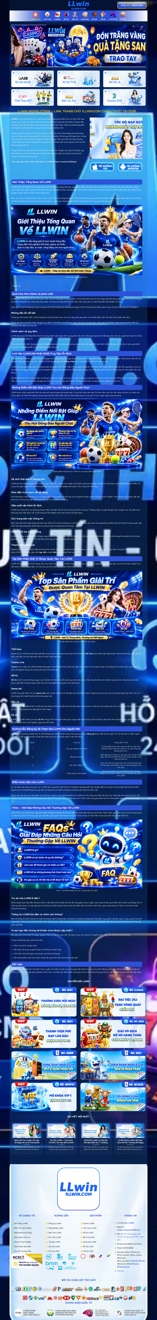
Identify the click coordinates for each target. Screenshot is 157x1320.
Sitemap (120, 1271)
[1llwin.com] (78, 5)
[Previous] (17, 46)
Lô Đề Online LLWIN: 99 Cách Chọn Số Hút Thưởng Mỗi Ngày (130, 1141)
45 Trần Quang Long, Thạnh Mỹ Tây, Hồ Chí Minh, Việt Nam (130, 1237)
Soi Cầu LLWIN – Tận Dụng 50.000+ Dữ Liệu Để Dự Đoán (61, 1141)
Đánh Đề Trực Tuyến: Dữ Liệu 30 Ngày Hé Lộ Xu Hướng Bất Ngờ (26, 1141)
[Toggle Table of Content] (24, 286)
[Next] (140, 46)
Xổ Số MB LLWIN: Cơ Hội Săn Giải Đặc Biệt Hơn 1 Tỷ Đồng (96, 1141)
